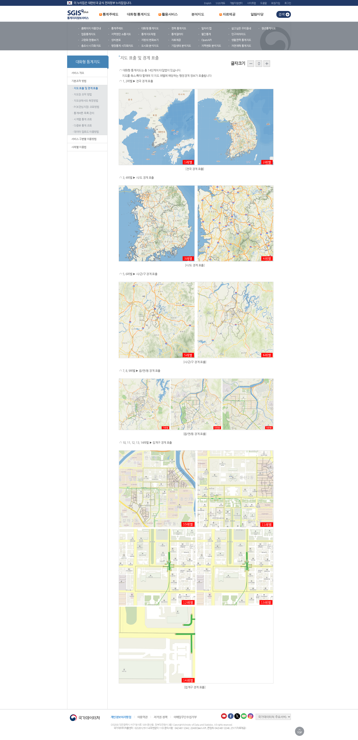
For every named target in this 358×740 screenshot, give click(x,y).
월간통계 (206, 34)
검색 (281, 14)
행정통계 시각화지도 (122, 45)
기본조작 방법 (78, 80)
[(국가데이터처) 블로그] (244, 716)
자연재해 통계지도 (241, 45)
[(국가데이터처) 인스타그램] (251, 716)
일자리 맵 (206, 28)
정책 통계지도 (178, 28)
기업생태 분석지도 (181, 45)
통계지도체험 (148, 34)
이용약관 (142, 717)
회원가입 (275, 3)
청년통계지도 (268, 28)
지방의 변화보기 (149, 39)
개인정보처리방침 (121, 717)
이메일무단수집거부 (185, 717)
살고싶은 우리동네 (241, 28)
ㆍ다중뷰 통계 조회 (81, 125)
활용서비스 (168, 14)
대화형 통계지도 (138, 14)
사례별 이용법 (78, 147)
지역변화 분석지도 (211, 45)
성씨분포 (116, 39)
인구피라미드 (238, 34)
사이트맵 (251, 3)
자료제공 (227, 14)
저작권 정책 (160, 717)
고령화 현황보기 (89, 39)
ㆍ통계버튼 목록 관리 (82, 113)
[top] (299, 731)
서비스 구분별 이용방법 (83, 138)
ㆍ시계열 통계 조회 (81, 119)
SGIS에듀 (220, 3)
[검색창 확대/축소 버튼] (288, 14)
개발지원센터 (236, 3)
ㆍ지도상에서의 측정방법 (84, 100)
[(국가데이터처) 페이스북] (231, 716)
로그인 (287, 3)
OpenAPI (206, 39)
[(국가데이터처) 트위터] (237, 716)
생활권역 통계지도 (241, 39)
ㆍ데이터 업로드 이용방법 (85, 131)
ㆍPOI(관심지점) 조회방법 (85, 106)
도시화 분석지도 (149, 45)
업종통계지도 (88, 34)
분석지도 (197, 14)
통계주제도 (109, 14)
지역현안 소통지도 (121, 34)
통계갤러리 (177, 34)
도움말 (263, 3)
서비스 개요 (77, 72)
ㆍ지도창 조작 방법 (81, 94)
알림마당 (257, 14)
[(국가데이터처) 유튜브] (224, 716)
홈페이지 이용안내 (91, 28)
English (207, 3)
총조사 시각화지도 (91, 45)
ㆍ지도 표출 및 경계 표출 (84, 88)
